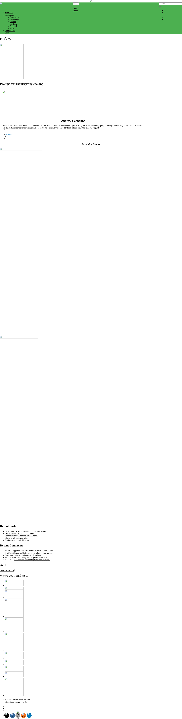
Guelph (13, 22)
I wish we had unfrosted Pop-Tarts (27, 555)
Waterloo (13, 28)
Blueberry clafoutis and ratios (16, 538)
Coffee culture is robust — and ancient (20, 533)
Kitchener (14, 24)
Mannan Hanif (10, 557)
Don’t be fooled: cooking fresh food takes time (32, 560)
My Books (9, 13)
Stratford (13, 26)
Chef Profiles (10, 31)
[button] (73, 134)
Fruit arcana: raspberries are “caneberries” (21, 536)
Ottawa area (14, 17)
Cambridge (14, 19)
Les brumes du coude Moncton (17, 540)
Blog (7, 33)
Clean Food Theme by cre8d (16, 702)
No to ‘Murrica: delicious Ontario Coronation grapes (25, 531)
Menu (76, 4)
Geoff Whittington (12, 553)
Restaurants (9, 15)
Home (75, 8)
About (75, 10)
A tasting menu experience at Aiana (33, 557)
